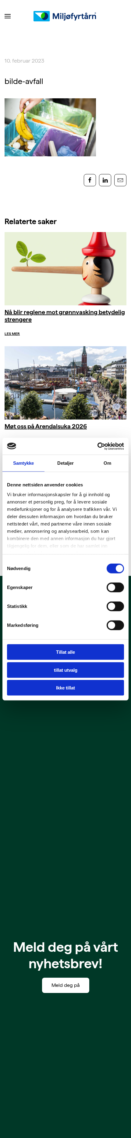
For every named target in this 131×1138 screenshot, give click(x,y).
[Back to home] (65, 16)
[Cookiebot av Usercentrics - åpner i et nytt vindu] (97, 446)
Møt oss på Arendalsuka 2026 (46, 426)
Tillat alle (65, 652)
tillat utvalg (65, 669)
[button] (8, 16)
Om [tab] (107, 463)
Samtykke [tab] (23, 463)
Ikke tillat (65, 687)
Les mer (12, 334)
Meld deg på (65, 985)
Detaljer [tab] (65, 463)
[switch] (115, 587)
